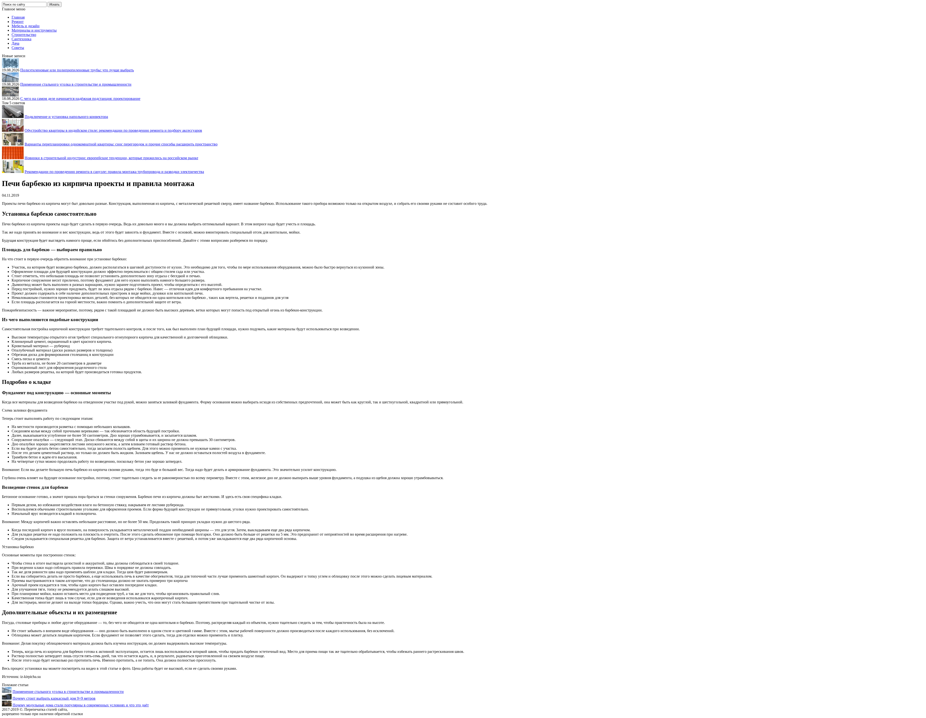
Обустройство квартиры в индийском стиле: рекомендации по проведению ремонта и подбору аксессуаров (113, 130)
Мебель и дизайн (26, 26)
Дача (15, 43)
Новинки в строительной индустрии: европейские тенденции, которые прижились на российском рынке (111, 158)
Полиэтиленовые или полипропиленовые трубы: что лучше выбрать (77, 70)
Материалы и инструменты (34, 30)
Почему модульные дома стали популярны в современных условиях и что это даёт (81, 705)
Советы (18, 48)
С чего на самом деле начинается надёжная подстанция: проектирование (80, 99)
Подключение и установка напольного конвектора (66, 117)
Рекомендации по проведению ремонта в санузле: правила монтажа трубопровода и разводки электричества (114, 172)
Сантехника (21, 39)
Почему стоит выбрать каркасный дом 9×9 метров (54, 698)
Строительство (24, 35)
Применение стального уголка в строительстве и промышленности (75, 84)
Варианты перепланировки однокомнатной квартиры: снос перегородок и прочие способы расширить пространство (121, 144)
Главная (18, 17)
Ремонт (18, 22)
